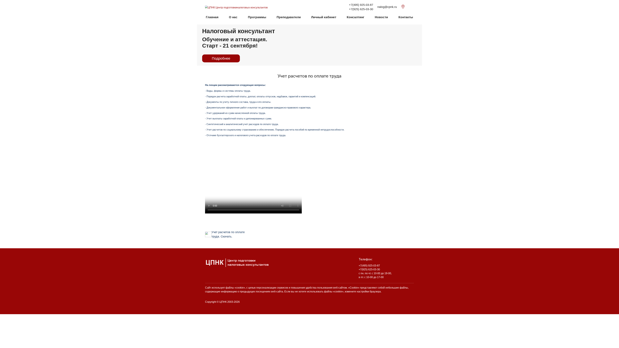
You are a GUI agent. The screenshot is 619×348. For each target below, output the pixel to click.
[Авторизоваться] (413, 7)
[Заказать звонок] (408, 7)
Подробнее (221, 58)
